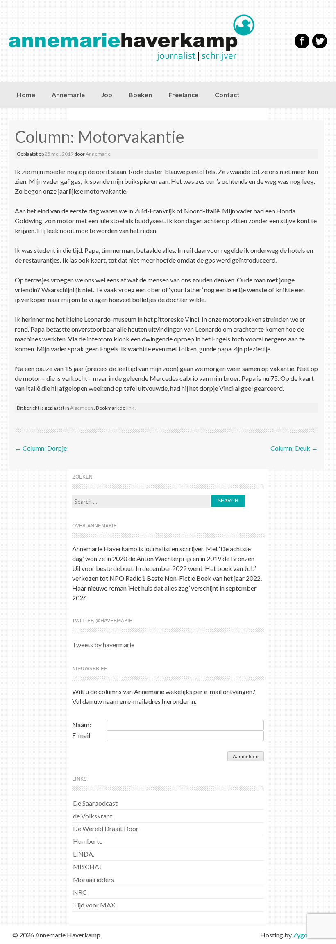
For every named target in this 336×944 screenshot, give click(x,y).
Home (26, 95)
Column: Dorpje (41, 448)
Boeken (140, 95)
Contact (227, 95)
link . (131, 408)
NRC (80, 892)
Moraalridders (93, 879)
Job (106, 95)
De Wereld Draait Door (105, 828)
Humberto (88, 841)
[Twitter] (319, 46)
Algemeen (81, 408)
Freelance (183, 95)
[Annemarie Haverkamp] (144, 37)
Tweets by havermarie (103, 644)
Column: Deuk (294, 448)
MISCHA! (87, 867)
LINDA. (83, 854)
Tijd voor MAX (94, 905)
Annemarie (68, 95)
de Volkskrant (92, 816)
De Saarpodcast (95, 803)
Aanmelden (246, 757)
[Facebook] (302, 46)
